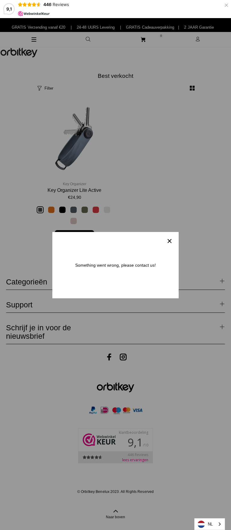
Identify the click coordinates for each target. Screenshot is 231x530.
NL (210, 524)
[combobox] (209, 524)
